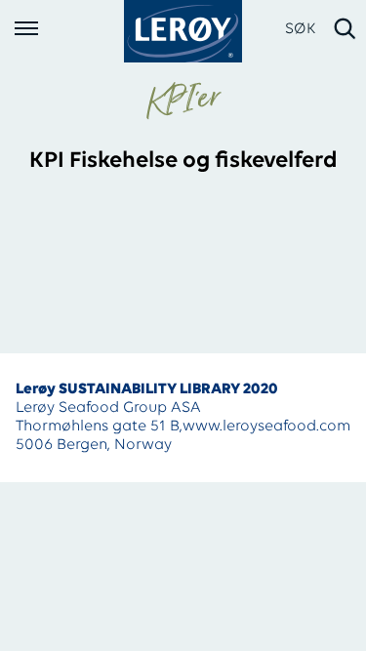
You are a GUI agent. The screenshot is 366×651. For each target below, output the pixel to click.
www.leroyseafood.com (266, 426)
